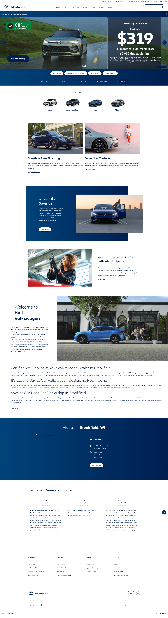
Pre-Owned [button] (75, 7)
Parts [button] (93, 7)
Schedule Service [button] (110, 73)
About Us (117, 564)
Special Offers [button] (95, 73)
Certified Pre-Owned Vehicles (36, 572)
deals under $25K (117, 385)
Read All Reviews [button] (71, 491)
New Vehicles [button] (57, 73)
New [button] (66, 7)
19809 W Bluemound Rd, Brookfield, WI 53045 (138, 1)
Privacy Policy (31, 605)
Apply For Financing (92, 568)
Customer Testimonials (121, 575)
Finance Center (90, 564)
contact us (23, 349)
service (13, 337)
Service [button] (85, 7)
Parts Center (60, 572)
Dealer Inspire (93, 605)
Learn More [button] (24, 14)
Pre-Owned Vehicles (34, 568)
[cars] (138, 593)
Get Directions (96, 465)
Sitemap (44, 605)
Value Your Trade (91, 572)
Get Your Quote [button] (90, 169)
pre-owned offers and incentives (83, 400)
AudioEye (58, 605)
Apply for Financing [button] (34, 172)
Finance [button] (101, 7)
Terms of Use (51, 605)
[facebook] (129, 593)
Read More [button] (14, 408)
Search (123, 81)
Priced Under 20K (33, 575)
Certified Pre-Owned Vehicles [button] (76, 73)
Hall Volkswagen (136, 605)
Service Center (61, 564)
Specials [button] (57, 7)
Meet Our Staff (118, 572)
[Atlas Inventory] (84, 43)
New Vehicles (31, 564)
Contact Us (117, 568)
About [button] (110, 7)
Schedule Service (62, 568)
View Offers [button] (45, 229)
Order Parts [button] (101, 279)
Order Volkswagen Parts (64, 575)
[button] (83, 66)
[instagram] (133, 593)
